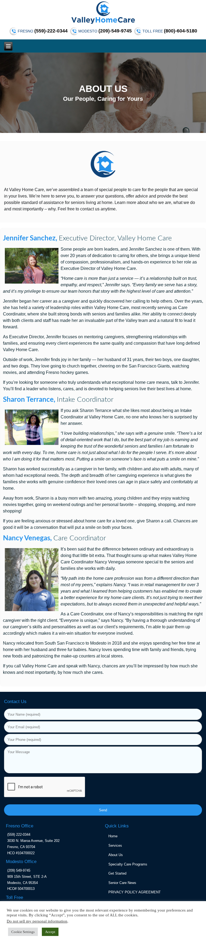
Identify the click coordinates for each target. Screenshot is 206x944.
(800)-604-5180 (180, 31)
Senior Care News (122, 883)
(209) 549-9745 (18, 870)
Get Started (117, 873)
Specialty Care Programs (127, 864)
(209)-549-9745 (115, 31)
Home (112, 836)
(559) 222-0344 (18, 834)
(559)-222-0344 (51, 31)
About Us (115, 855)
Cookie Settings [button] (23, 932)
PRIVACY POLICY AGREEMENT (134, 892)
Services (115, 845)
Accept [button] (50, 932)
